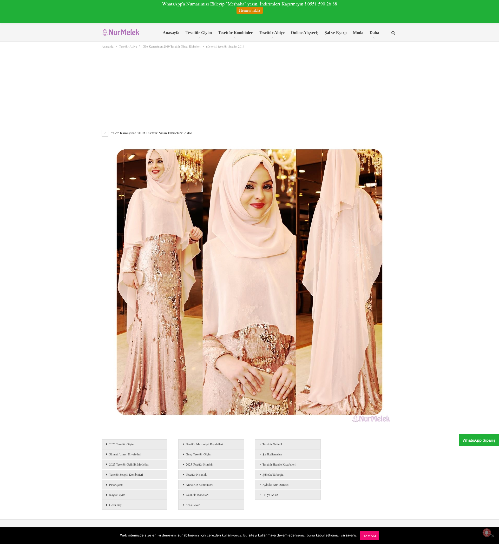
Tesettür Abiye (272, 32)
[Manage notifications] (487, 532)
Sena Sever (193, 505)
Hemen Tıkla (249, 10)
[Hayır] (492, 535)
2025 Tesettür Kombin (199, 464)
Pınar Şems (116, 484)
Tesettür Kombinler (235, 32)
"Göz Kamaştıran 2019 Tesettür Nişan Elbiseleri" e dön (151, 132)
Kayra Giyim (117, 495)
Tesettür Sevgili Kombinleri (126, 474)
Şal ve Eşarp (336, 32)
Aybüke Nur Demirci (275, 484)
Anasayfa (171, 32)
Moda (358, 32)
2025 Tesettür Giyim (121, 444)
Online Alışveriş (304, 32)
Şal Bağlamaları (272, 454)
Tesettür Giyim (199, 32)
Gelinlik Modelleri (197, 495)
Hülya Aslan (270, 495)
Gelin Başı (115, 505)
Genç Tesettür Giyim (198, 454)
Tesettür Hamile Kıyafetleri (279, 464)
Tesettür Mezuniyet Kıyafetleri (204, 444)
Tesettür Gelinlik (272, 444)
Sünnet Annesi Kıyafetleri (125, 454)
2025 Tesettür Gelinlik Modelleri (129, 464)
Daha (374, 32)
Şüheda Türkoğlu (273, 474)
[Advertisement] (249, 88)
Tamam (369, 535)
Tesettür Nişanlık (196, 474)
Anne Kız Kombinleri (199, 484)
